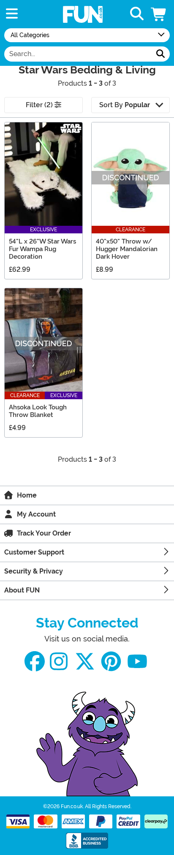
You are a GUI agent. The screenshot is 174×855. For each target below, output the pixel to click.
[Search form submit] (160, 54)
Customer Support (34, 552)
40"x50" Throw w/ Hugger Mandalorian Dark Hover (127, 249)
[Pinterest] (111, 661)
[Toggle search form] (137, 14)
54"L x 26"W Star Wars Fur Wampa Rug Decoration (42, 249)
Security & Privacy (33, 571)
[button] (159, 14)
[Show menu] (12, 14)
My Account (36, 514)
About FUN (22, 590)
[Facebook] (34, 661)
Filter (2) (40, 105)
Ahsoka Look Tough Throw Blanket (38, 411)
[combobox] (78, 54)
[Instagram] (59, 661)
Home (27, 495)
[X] (85, 661)
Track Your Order (44, 533)
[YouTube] (137, 661)
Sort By (124, 105)
